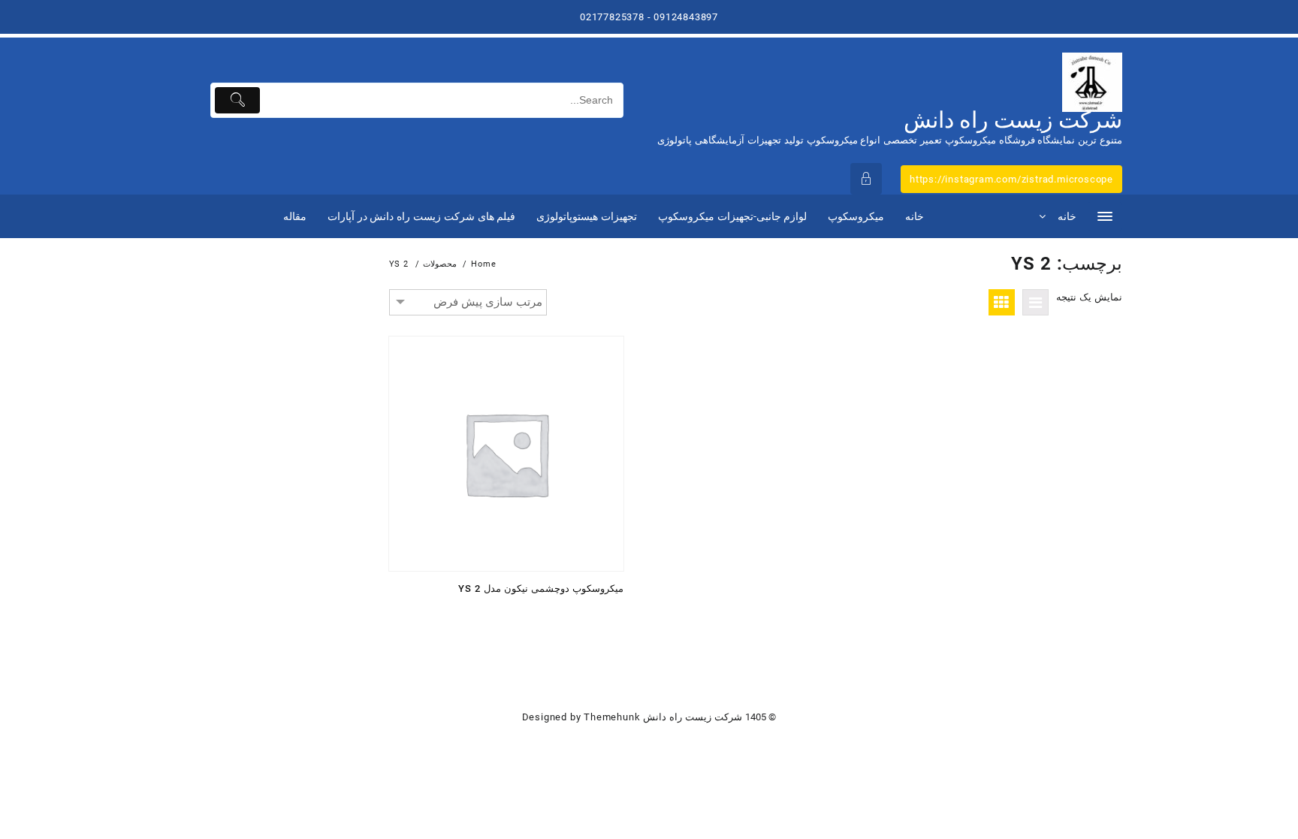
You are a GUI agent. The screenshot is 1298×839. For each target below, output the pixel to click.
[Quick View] (578, 614)
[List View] (1035, 302)
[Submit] (238, 100)
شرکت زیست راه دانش (1013, 120)
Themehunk (612, 717)
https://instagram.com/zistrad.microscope (1011, 179)
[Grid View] (1002, 302)
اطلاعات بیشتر (607, 614)
